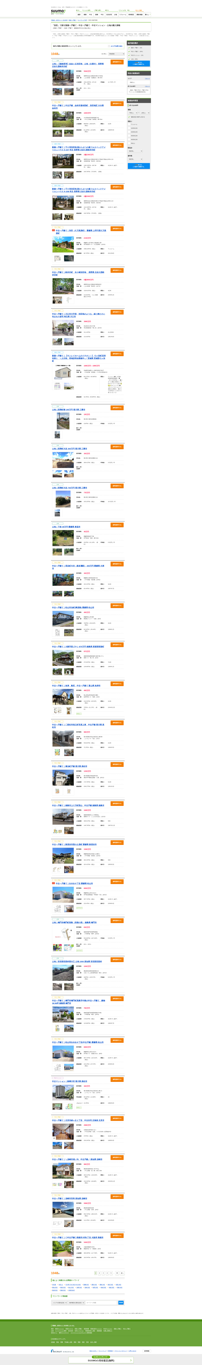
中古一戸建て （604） (137, 51)
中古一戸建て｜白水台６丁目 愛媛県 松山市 (74, 883)
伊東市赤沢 (71, 1290)
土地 (115, 14)
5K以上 (133, 143)
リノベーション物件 (60, 1330)
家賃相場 (86, 1328)
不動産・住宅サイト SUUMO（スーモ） (63, 1325)
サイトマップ (102, 1351)
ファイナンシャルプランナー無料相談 (81, 1332)
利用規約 (110, 1351)
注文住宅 (109, 14)
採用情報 (146, 1351)
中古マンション (107, 1328)
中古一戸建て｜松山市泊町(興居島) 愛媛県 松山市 (73, 607)
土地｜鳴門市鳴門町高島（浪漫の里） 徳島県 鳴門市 (74, 922)
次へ (122, 1273)
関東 (61, 1342)
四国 (83, 1342)
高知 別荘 (55, 1287)
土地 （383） (135, 59)
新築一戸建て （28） (137, 47)
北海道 (53, 1342)
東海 (75, 1342)
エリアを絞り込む (117, 46)
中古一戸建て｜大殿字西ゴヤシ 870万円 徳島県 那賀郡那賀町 (78, 647)
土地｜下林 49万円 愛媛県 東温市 (66, 527)
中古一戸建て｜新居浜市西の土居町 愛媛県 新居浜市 (74, 844)
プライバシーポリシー (120, 1351)
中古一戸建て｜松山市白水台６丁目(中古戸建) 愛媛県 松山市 (78, 1042)
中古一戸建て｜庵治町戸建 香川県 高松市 (69, 766)
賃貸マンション (59, 1328)
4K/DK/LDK (134, 139)
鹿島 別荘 (102, 1284)
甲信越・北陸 (68, 1342)
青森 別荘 (111, 1287)
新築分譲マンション (96, 1328)
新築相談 (99, 1330)
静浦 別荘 (103, 1287)
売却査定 (131, 14)
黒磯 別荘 (86, 1284)
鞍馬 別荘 (95, 1287)
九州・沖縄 (93, 1342)
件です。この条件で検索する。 (139, 63)
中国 (87, 1342)
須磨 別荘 (79, 1287)
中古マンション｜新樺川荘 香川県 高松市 (69, 1081)
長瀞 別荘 (55, 1290)
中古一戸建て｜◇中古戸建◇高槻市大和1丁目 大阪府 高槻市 (77, 1237)
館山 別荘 (71, 1287)
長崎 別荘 (63, 1290)
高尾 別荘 (63, 1287)
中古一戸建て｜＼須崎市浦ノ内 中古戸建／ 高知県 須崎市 (77, 1159)
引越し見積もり (107, 1330)
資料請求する (117, 62)
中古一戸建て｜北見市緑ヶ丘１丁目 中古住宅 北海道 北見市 (78, 1120)
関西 (79, 1342)
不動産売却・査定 (90, 1330)
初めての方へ (93, 1351)
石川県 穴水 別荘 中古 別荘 (73, 1284)
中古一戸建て (127, 1328)
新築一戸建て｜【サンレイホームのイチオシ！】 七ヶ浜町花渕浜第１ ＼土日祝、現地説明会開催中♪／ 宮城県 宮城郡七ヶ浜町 (79, 358)
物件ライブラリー (64, 1332)
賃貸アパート (69, 1328)
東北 (57, 1342)
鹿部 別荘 (94, 1284)
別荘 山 (61, 1284)
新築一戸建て (117, 1328)
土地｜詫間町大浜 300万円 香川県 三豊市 (69, 449)
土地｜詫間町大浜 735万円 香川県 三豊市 (69, 488)
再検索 (121, 1302)
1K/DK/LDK (134, 128)
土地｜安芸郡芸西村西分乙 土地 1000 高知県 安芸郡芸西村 (77, 961)
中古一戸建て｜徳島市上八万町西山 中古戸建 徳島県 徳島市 (78, 805)
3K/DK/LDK (134, 136)
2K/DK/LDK (134, 132)
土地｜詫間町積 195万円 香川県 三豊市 (68, 410)
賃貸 (79, 14)
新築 (85, 14)
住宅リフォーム (79, 1330)
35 (117, 1273)
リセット (147, 78)
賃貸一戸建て (78, 1328)
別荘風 (54, 1284)
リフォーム (122, 14)
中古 (90, 14)
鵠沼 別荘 (110, 1284)
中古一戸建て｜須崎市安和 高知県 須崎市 (69, 1198)
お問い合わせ (132, 1351)
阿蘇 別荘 (119, 1287)
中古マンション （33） (137, 55)
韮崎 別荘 (87, 1287)
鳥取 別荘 (118, 1284)
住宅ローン (54, 1332)
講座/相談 (140, 14)
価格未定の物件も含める (138, 117)
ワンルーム (134, 124)
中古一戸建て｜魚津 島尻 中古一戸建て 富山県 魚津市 (76, 686)
